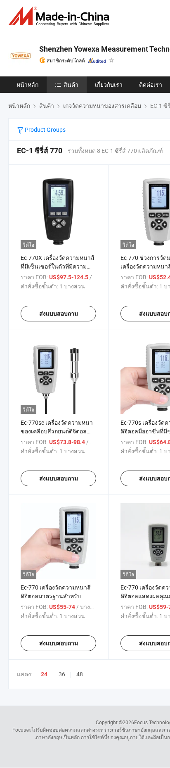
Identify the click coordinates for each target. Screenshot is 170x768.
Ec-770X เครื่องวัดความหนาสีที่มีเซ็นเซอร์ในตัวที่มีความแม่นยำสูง (57, 266)
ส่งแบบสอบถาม (58, 313)
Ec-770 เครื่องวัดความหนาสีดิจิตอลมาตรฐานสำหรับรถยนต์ (56, 596)
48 (79, 674)
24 (44, 674)
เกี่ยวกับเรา (109, 84)
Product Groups (45, 129)
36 (62, 674)
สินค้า (71, 84)
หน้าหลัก (27, 84)
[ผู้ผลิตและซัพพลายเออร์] (60, 16)
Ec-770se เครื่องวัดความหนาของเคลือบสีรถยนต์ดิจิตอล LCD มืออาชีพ (57, 431)
